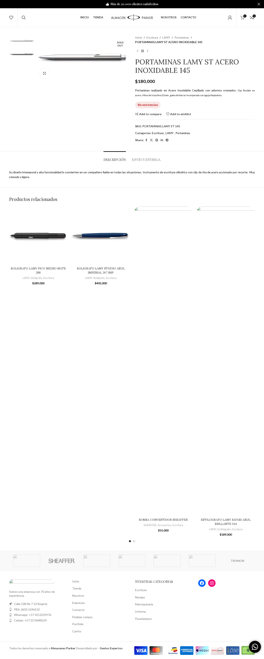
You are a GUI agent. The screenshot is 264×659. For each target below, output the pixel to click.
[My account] (230, 17)
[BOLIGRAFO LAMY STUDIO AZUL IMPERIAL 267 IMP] (101, 236)
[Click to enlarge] (44, 73)
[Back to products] (142, 51)
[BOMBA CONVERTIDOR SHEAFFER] (163, 361)
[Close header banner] (259, 4)
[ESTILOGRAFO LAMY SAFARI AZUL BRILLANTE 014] (226, 361)
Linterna (140, 611)
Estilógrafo (224, 529)
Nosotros (78, 595)
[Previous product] (137, 51)
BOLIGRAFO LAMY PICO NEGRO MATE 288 (38, 270)
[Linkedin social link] (161, 140)
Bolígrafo (36, 278)
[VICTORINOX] (202, 560)
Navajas (140, 597)
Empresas (78, 603)
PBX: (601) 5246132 (27, 609)
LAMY (166, 37)
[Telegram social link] (167, 140)
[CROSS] (132, 560)
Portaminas (181, 37)
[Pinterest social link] (156, 140)
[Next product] (147, 51)
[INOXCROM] (96, 560)
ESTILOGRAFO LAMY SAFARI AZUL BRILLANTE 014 (226, 522)
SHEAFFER (150, 525)
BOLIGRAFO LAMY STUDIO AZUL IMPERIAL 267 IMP (101, 270)
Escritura (152, 37)
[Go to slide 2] (134, 541)
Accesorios (164, 525)
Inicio (138, 37)
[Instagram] (212, 583)
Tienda (76, 588)
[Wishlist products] (11, 17)
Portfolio (78, 624)
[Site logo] (132, 17)
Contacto (78, 610)
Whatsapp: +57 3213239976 (32, 614)
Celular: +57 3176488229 (30, 620)
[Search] (24, 17)
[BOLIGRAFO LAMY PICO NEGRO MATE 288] (38, 236)
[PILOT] (167, 560)
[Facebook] (202, 583)
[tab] (115, 157)
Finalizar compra (82, 617)
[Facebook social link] (146, 140)
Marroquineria (144, 604)
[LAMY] (26, 560)
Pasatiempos (143, 618)
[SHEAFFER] (61, 560)
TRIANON (237, 560)
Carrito (76, 631)
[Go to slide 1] (130, 541)
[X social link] (151, 140)
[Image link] (31, 582)
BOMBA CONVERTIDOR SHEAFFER (163, 520)
